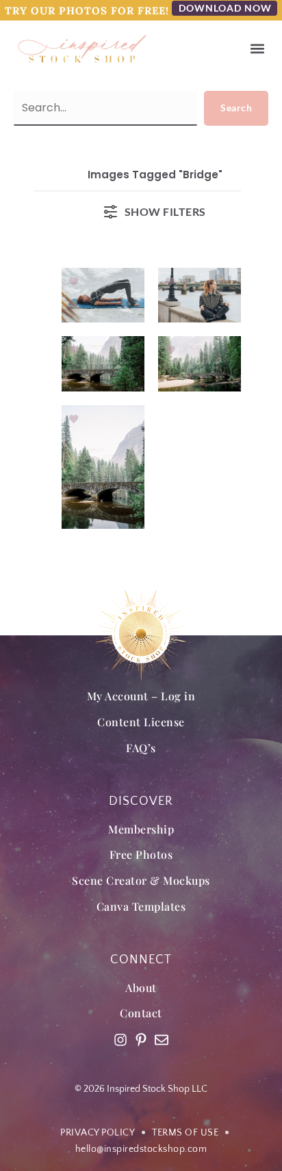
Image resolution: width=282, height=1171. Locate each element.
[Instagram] (120, 1040)
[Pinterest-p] (141, 1040)
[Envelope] (161, 1040)
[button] (257, 49)
